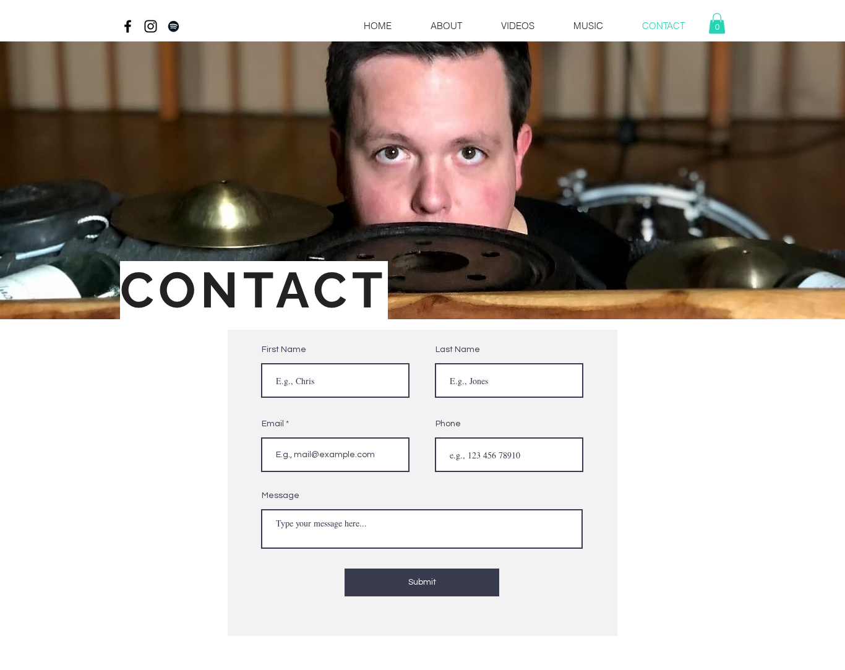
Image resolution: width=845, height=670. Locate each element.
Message (280, 495)
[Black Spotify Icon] (173, 26)
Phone (448, 423)
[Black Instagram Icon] (150, 26)
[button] (578, 25)
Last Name (457, 349)
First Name (284, 349)
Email (273, 423)
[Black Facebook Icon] (127, 26)
